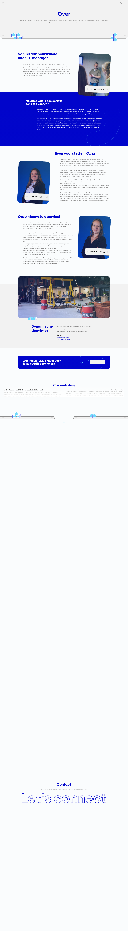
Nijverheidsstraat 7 (63, 337)
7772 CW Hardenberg (63, 339)
